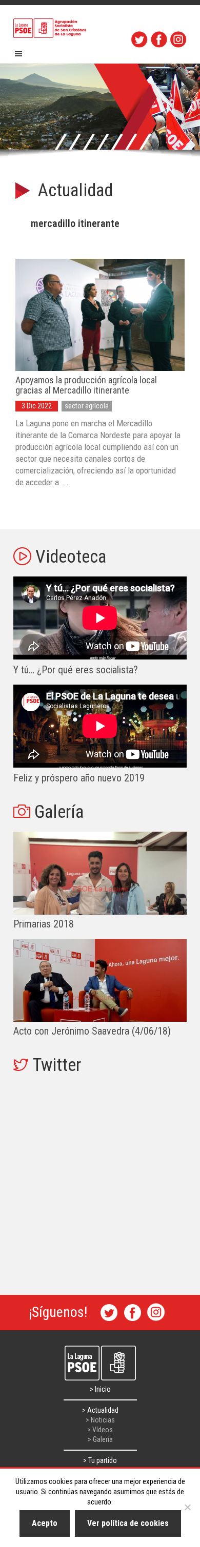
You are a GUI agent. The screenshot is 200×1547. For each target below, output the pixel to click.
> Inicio (100, 1389)
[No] (187, 1507)
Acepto (44, 1523)
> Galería (100, 1439)
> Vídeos (100, 1430)
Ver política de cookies (128, 1523)
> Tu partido (100, 1460)
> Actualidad (100, 1410)
